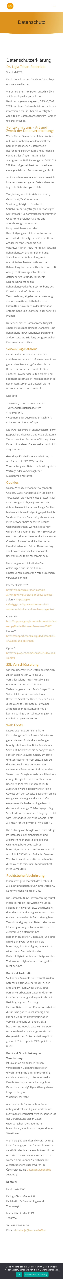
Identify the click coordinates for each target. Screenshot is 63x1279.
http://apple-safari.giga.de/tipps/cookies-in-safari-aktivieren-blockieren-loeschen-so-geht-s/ (30, 604)
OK (19, 1274)
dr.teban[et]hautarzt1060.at (30, 1230)
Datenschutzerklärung (36, 1274)
